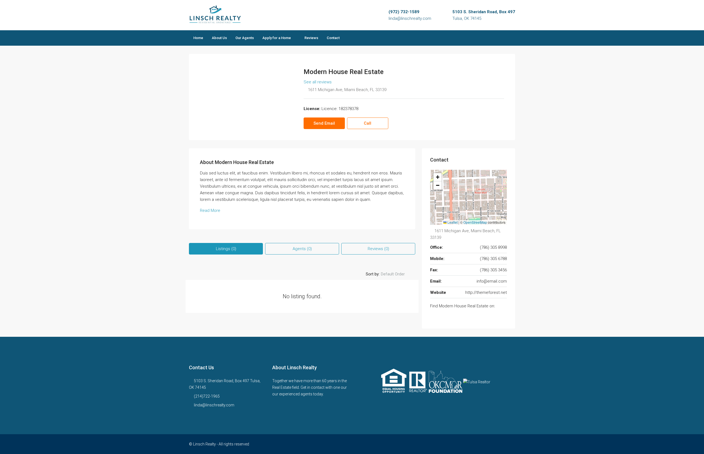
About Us (219, 38)
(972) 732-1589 (404, 11)
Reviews (311, 38)
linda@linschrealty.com (410, 18)
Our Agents (244, 38)
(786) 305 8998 (493, 247)
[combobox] (397, 274)
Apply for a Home (276, 38)
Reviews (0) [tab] (378, 248)
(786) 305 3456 (493, 269)
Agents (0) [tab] (302, 248)
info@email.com (492, 281)
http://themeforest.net (486, 292)
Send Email (324, 123)
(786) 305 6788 (493, 258)
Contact (333, 38)
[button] (437, 177)
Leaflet (452, 222)
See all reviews (318, 82)
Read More (210, 210)
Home (198, 38)
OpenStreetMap (475, 222)
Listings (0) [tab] (226, 248)
